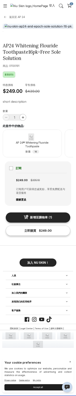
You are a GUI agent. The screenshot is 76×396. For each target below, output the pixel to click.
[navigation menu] (5, 5)
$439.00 (32, 91)
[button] (38, 261)
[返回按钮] (6, 17)
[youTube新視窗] (42, 319)
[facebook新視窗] (27, 319)
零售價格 (30, 84)
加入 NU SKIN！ (38, 262)
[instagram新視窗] (34, 319)
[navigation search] (61, 5)
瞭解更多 (21, 199)
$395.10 (35, 180)
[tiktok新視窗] (49, 319)
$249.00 (13, 91)
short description (14, 101)
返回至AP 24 (17, 17)
